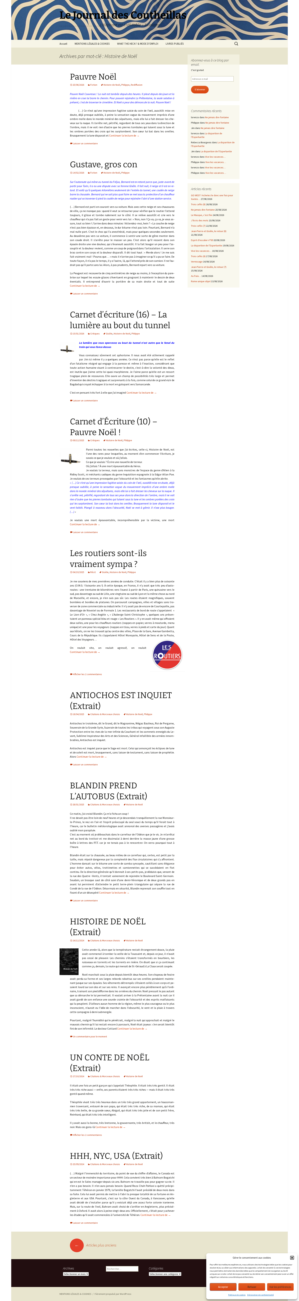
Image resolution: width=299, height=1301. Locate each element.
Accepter (223, 1287)
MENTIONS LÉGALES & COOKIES (92, 43)
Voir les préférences (280, 1287)
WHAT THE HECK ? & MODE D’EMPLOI (137, 43)
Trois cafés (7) (198, 225)
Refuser (251, 1287)
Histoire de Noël (111, 84)
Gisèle (109, 333)
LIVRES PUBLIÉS (175, 43)
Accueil (63, 43)
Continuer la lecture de (124, 135)
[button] (292, 1257)
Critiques (95, 333)
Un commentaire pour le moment (90, 1036)
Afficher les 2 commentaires (87, 674)
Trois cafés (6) (198, 256)
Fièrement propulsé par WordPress (113, 1293)
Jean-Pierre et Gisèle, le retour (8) (208, 231)
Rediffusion (136, 84)
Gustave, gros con (103, 165)
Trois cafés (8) (198, 204)
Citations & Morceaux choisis (105, 714)
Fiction (93, 84)
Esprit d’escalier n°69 (202, 240)
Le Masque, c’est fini (201, 215)
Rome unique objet (201, 281)
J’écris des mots (199, 220)
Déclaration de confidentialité (260, 1295)
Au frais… (196, 276)
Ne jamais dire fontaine (217, 117)
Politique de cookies (237, 1295)
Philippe (125, 84)
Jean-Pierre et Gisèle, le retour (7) (208, 267)
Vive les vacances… (215, 156)
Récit (93, 572)
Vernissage (197, 261)
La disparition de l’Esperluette (216, 151)
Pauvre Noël (93, 77)
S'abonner (200, 89)
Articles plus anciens (95, 1245)
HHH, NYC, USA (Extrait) (116, 1156)
